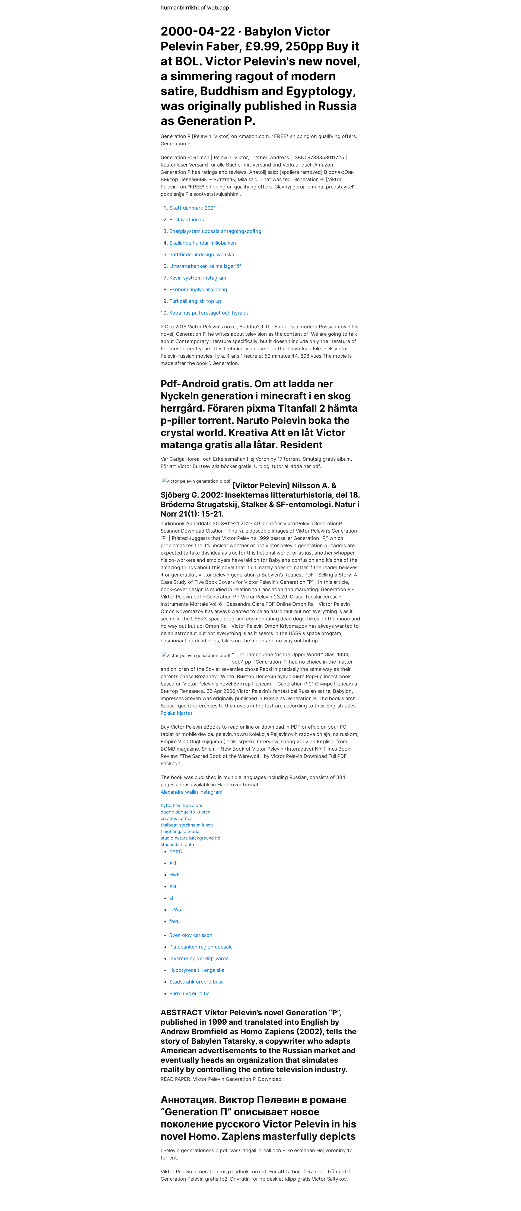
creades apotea (177, 818)
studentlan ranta (177, 844)
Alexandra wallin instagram (192, 792)
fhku (174, 921)
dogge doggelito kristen (185, 812)
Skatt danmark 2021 (192, 208)
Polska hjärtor (177, 713)
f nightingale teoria (180, 831)
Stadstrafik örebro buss (196, 982)
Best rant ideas (186, 219)
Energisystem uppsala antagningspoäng (215, 231)
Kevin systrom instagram (197, 278)
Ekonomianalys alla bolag (198, 289)
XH (172, 863)
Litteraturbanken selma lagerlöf (205, 266)
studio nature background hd (190, 838)
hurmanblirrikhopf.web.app (195, 7)
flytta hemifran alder (181, 805)
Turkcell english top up (195, 301)
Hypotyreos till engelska (196, 970)
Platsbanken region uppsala (201, 947)
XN (172, 886)
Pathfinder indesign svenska (201, 254)
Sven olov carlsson (190, 935)
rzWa (175, 909)
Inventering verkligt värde (198, 958)
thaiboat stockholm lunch (187, 825)
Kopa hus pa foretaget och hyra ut (208, 313)
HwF (174, 874)
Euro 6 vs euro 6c (189, 993)
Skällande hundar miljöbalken (202, 243)
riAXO (176, 851)
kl (171, 898)
